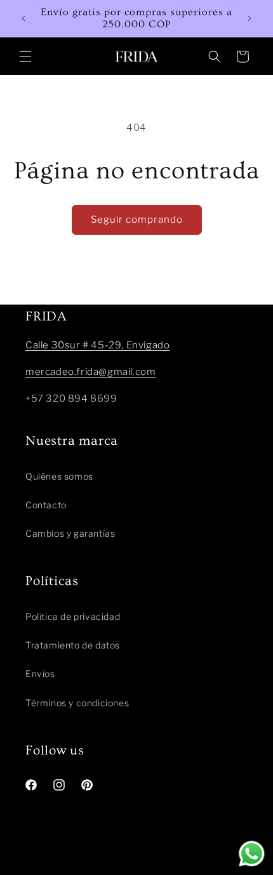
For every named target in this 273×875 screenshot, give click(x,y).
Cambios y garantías (70, 533)
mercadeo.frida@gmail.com (90, 372)
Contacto (46, 504)
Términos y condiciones (77, 702)
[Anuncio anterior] (23, 18)
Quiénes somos (59, 476)
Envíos (40, 673)
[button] (25, 56)
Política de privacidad (72, 616)
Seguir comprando (137, 219)
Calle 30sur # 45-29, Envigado (97, 345)
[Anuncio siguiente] (249, 18)
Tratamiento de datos (72, 645)
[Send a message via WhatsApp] (252, 854)
